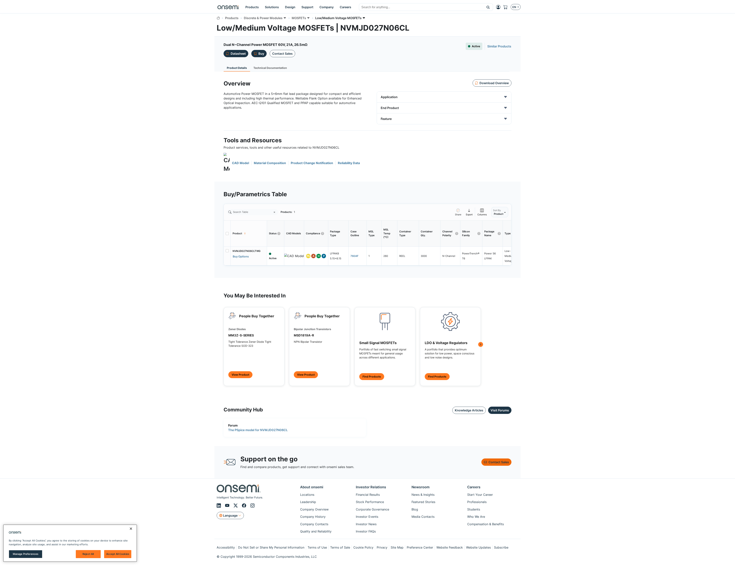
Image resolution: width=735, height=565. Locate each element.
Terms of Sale (340, 547)
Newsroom (421, 487)
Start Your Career (480, 495)
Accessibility (226, 547)
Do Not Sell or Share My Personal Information (271, 547)
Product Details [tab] (237, 67)
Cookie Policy (363, 547)
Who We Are (476, 517)
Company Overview (314, 509)
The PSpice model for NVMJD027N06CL (258, 430)
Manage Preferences (25, 553)
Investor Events (367, 517)
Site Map (397, 547)
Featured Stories (423, 502)
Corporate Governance (372, 509)
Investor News (366, 524)
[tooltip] (469, 212)
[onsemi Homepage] (228, 7)
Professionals (477, 502)
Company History (313, 517)
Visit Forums (500, 410)
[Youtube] (227, 505)
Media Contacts (423, 517)
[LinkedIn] (219, 505)
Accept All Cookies (117, 553)
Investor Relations (371, 487)
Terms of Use (317, 547)
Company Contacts (314, 524)
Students (473, 509)
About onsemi (311, 487)
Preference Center (420, 547)
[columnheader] (249, 234)
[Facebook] (244, 505)
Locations (307, 495)
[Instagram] (252, 505)
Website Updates (478, 547)
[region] (70, 543)
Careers (473, 487)
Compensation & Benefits (485, 524)
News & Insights (423, 495)
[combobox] (421, 7)
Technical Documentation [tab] (270, 67)
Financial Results (368, 495)
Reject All (88, 553)
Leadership (308, 502)
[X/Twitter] (236, 505)
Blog (415, 509)
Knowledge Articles (469, 410)
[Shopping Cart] (507, 7)
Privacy (382, 547)
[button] (488, 7)
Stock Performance (370, 502)
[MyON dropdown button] (499, 7)
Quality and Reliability (316, 531)
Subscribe (501, 547)
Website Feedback (449, 547)
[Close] (131, 528)
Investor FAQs (366, 531)
